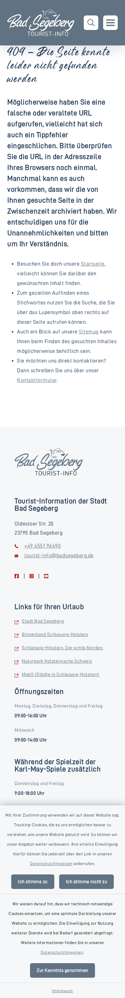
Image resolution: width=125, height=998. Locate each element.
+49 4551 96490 (42, 546)
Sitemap (89, 331)
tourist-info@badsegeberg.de (59, 555)
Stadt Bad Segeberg (43, 621)
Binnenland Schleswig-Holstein (55, 634)
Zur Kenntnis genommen (62, 970)
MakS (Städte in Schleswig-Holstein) (61, 674)
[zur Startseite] (40, 22)
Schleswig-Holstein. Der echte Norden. (62, 647)
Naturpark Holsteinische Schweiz (57, 661)
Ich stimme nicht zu (86, 881)
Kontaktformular (37, 380)
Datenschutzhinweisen (51, 863)
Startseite (93, 264)
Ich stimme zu (33, 881)
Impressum (62, 991)
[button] (91, 22)
